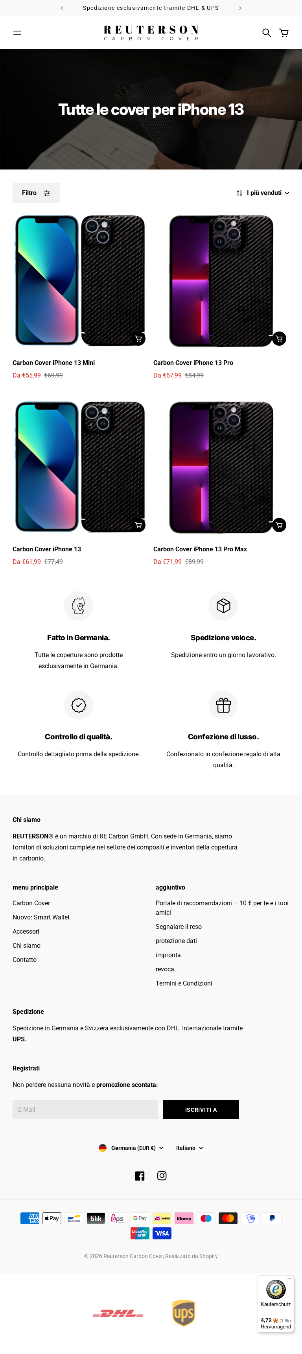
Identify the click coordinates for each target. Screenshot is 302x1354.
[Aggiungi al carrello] (138, 339)
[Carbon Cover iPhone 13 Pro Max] (221, 467)
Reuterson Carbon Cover (133, 1256)
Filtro (29, 193)
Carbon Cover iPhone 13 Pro (193, 363)
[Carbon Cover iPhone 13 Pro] (221, 281)
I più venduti (264, 193)
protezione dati (176, 941)
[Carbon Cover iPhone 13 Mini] (81, 281)
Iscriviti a (201, 1110)
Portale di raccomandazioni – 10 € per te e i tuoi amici (222, 907)
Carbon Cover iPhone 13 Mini (54, 363)
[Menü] (289, 1280)
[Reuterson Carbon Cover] (151, 32)
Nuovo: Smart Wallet (41, 917)
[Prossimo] (240, 8)
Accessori (26, 931)
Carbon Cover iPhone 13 (47, 549)
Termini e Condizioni (184, 983)
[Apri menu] (17, 33)
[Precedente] (62, 8)
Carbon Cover (31, 903)
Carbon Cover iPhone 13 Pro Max (200, 549)
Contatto (25, 959)
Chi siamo (27, 945)
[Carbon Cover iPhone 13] (81, 467)
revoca (165, 969)
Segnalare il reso (179, 926)
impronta (168, 955)
